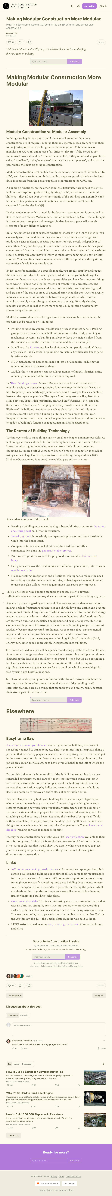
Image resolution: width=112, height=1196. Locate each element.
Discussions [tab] (27, 1064)
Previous (16, 995)
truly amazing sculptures (63, 924)
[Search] (72, 6)
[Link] (2, 80)
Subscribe (89, 6)
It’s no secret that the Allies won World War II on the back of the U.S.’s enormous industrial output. (39, 1119)
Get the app (69, 1183)
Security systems (21, 536)
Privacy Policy (76, 966)
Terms (61, 1176)
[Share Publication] (78, 6)
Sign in (103, 6)
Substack (42, 1190)
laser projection (74, 837)
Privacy (54, 1176)
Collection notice (73, 1176)
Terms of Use (69, 963)
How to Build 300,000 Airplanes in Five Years (34, 1114)
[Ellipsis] (104, 1040)
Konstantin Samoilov (22, 1040)
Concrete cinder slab (24, 901)
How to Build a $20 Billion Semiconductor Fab (34, 1071)
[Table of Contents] (3, 598)
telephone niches (21, 570)
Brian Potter (11, 33)
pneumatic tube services (56, 551)
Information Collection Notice (55, 966)
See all (11, 1135)
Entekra (35, 347)
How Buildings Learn (24, 383)
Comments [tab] (13, 1015)
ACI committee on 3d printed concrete (34, 869)
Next (97, 995)
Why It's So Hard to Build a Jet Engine (29, 1093)
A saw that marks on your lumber (26, 745)
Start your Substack (48, 1183)
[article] (56, 1078)
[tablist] (18, 1015)
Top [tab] (9, 1064)
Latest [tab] (16, 1064)
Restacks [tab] (24, 1015)
